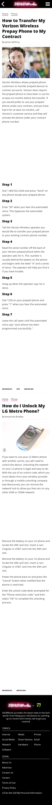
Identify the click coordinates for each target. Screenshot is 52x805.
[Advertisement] (26, 153)
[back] (3, 4)
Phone (14, 13)
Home (5, 13)
